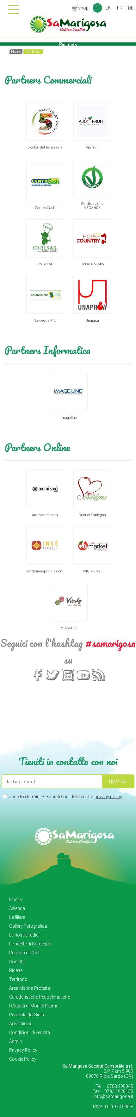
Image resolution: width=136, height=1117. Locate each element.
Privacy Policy (23, 1050)
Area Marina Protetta (29, 988)
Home (15, 899)
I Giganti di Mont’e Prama (34, 1005)
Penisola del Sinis (26, 1014)
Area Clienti (20, 1023)
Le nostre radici (24, 934)
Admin (15, 1041)
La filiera (17, 917)
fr (119, 7)
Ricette (15, 970)
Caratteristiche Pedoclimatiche (39, 997)
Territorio (18, 979)
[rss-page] (98, 680)
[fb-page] (38, 680)
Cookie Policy (22, 1059)
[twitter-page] (53, 680)
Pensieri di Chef (24, 952)
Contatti (17, 961)
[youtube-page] (83, 680)
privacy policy (108, 796)
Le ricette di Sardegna (30, 943)
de (130, 7)
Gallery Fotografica (28, 926)
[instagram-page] (68, 680)
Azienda (17, 908)
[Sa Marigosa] (68, 31)
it (97, 7)
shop (83, 7)
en (108, 7)
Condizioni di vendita (29, 1032)
